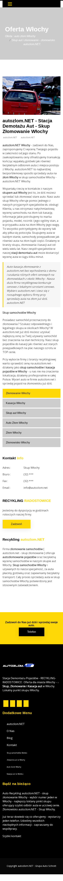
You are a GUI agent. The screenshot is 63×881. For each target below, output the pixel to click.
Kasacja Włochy (15, 403)
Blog (10, 738)
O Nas (10, 731)
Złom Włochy (14, 432)
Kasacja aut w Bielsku (15, 774)
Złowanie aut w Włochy (16, 760)
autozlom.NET (16, 724)
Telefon (31, 631)
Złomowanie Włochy (18, 393)
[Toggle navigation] (10, 4)
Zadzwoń (16, 524)
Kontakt (12, 745)
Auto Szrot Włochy (14, 767)
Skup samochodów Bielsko (17, 753)
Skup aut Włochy (16, 413)
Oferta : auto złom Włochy (20, 36)
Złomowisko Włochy (18, 442)
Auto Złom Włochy (17, 422)
